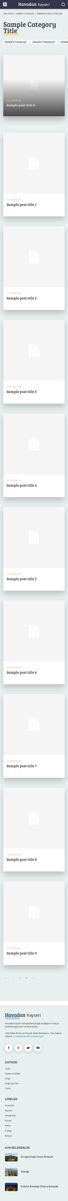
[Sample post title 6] (34, 631)
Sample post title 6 (22, 672)
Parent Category (25, 13)
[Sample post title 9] (34, 912)
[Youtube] (38, 1048)
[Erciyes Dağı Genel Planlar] (11, 1157)
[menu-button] (4, 4)
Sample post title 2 (22, 297)
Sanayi (25, 1171)
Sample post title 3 (22, 391)
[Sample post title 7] (34, 725)
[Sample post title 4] (34, 444)
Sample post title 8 (22, 859)
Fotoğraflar (14, 100)
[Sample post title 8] (34, 818)
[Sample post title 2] (34, 257)
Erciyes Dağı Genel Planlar (37, 1156)
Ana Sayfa (8, 13)
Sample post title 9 (22, 953)
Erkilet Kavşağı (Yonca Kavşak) (39, 1186)
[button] (63, 4)
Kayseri (8, 1110)
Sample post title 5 (22, 578)
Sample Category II (44, 41)
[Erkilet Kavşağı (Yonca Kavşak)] (11, 1187)
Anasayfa (9, 1105)
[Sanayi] (11, 1172)
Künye (8, 1120)
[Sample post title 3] (34, 350)
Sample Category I (16, 41)
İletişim (8, 1135)
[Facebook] (8, 1048)
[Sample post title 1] (34, 163)
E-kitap (8, 1130)
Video (8, 1125)
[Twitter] (28, 1048)
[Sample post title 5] (34, 538)
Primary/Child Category (50, 13)
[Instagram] (18, 1048)
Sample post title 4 (22, 485)
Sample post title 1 (22, 204)
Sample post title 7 (22, 765)
